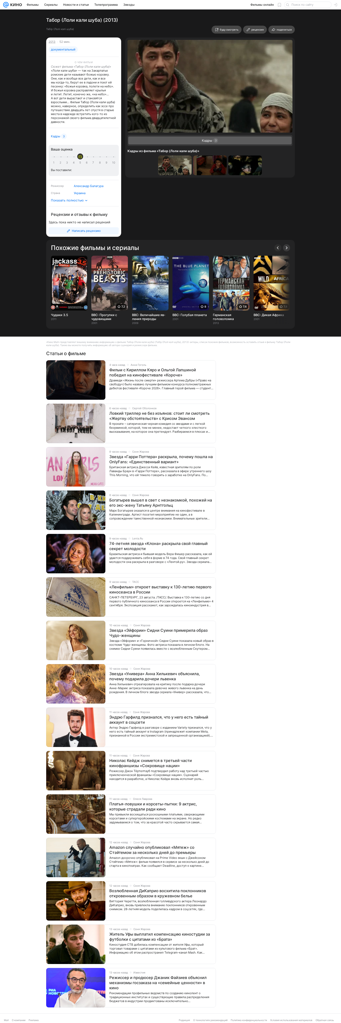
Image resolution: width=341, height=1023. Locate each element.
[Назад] (277, 247)
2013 (52, 42)
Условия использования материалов (291, 1020)
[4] (74, 162)
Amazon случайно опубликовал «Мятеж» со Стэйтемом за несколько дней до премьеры (152, 850)
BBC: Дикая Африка (269, 315)
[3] (67, 162)
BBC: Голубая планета (189, 315)
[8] (100, 162)
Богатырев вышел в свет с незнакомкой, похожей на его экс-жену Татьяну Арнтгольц (160, 503)
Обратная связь (325, 1020)
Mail (6, 1020)
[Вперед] (286, 247)
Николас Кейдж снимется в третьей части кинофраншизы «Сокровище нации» (150, 763)
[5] (80, 162)
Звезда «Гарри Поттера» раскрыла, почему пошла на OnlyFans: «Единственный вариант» (161, 459)
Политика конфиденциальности (249, 1020)
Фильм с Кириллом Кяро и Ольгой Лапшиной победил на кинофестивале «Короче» (152, 372)
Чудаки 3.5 (59, 315)
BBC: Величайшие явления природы (148, 317)
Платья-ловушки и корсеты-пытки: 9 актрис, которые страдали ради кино (153, 806)
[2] (61, 162)
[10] (113, 162)
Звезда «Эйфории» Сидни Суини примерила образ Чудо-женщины (158, 633)
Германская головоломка (223, 317)
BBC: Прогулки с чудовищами (104, 317)
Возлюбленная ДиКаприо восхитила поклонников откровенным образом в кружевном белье (157, 893)
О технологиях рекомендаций (210, 1020)
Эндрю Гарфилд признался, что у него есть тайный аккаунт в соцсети (158, 720)
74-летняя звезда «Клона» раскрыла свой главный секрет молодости (158, 546)
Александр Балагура (88, 186)
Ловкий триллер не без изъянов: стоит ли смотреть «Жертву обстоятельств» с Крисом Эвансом (159, 416)
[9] (107, 162)
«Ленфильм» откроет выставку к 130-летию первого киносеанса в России (160, 589)
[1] (54, 162)
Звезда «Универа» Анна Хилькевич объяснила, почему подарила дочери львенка (154, 676)
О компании (18, 1020)
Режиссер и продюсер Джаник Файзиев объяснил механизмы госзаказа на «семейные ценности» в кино (158, 982)
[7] (94, 162)
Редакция (184, 1020)
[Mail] (6, 4)
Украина (79, 193)
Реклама (34, 1020)
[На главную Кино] (15, 4)
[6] (87, 162)
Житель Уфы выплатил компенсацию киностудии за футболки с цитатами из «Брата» (159, 937)
